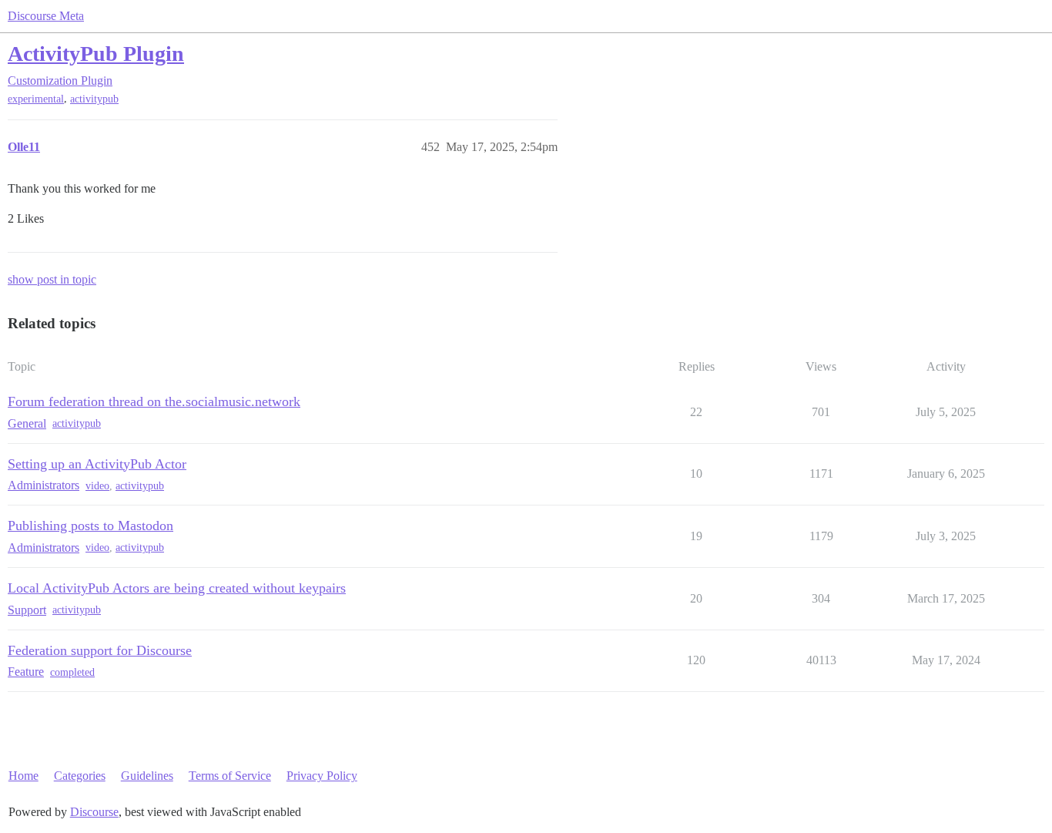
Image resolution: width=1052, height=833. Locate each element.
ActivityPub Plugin (96, 53)
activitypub (94, 99)
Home (23, 775)
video (97, 486)
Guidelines (147, 775)
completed (72, 672)
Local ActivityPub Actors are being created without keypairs (177, 588)
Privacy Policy (321, 775)
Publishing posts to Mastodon (90, 525)
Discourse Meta (46, 15)
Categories (80, 775)
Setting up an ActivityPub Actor (97, 464)
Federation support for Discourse (100, 650)
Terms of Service (230, 775)
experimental (36, 99)
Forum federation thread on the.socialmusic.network (154, 401)
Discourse (94, 811)
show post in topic (52, 279)
